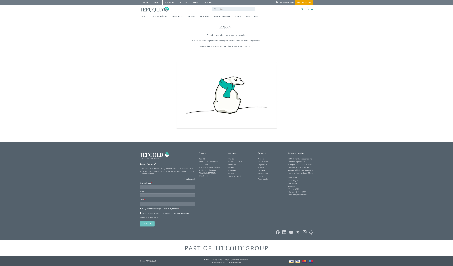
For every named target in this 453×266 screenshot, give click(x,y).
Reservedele (252, 16)
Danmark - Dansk (286, 2)
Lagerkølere (178, 16)
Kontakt (202, 159)
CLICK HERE (248, 46)
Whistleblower (235, 263)
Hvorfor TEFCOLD (235, 162)
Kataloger (232, 170)
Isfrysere (204, 16)
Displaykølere (160, 16)
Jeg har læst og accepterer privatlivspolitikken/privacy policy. (166, 213)
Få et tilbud (203, 164)
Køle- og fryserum (265, 173)
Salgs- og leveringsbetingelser (237, 259)
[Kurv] (312, 9)
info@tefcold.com (300, 195)
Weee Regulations (219, 263)
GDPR (206, 259)
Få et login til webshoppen (209, 167)
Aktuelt (145, 16)
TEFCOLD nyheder (235, 176)
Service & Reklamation (207, 170)
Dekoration (232, 167)
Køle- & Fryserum (222, 16)
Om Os (231, 159)
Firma (142, 200)
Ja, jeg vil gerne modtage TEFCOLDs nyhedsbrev (161, 209)
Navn (142, 191)
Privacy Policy (217, 259)
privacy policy (153, 217)
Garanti (231, 173)
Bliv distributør (304, 2)
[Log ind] (307, 9)
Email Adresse (146, 183)
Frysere (191, 16)
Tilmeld (147, 223)
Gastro (238, 16)
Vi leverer (232, 164)
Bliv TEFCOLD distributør (208, 162)
